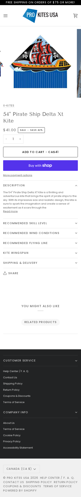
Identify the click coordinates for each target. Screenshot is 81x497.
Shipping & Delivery (20, 263)
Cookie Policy (11, 435)
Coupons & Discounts (16, 396)
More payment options (17, 175)
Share (13, 273)
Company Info (15, 412)
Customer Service (19, 360)
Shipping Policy (12, 383)
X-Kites (9, 105)
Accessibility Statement (18, 448)
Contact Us (10, 377)
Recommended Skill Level (25, 223)
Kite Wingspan (16, 253)
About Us (9, 423)
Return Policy (11, 390)
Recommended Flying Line (25, 243)
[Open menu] (9, 15)
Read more (10, 211)
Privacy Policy (11, 441)
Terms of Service (14, 402)
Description (14, 185)
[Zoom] (13, 90)
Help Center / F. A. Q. (16, 371)
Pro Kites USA (18, 478)
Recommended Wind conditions (31, 233)
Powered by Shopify (20, 490)
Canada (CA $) (19, 469)
